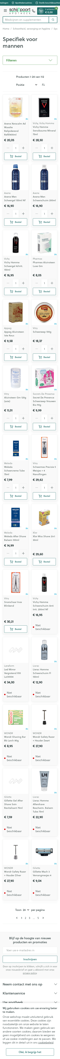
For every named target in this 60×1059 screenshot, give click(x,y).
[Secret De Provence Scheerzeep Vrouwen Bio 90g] (44, 378)
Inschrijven (30, 959)
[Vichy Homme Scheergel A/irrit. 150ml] (15, 243)
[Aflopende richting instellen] (43, 85)
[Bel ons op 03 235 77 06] (33, 11)
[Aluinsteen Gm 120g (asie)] (15, 378)
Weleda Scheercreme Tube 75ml (14, 470)
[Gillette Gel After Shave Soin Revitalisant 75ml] (15, 781)
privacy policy (30, 973)
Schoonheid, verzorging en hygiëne (31, 28)
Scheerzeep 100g (42, 331)
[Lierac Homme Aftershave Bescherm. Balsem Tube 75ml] (44, 781)
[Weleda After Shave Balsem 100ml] (15, 517)
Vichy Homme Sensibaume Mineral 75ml (44, 130)
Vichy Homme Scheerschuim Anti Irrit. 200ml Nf (43, 605)
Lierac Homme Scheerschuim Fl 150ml (42, 673)
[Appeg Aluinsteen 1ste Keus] (15, 312)
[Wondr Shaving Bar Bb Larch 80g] (15, 717)
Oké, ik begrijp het (30, 1052)
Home (6, 28)
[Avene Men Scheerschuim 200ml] (44, 177)
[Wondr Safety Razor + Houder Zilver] (15, 852)
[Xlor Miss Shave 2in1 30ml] (44, 517)
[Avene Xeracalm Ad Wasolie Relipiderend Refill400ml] (15, 107)
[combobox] (26, 19)
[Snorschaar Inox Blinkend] (15, 582)
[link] (17, 918)
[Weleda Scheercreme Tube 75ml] (15, 447)
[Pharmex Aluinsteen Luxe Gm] (44, 243)
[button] (30, 60)
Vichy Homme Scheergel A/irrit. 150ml (13, 266)
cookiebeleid (46, 1042)
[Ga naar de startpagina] (19, 11)
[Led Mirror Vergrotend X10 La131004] (15, 650)
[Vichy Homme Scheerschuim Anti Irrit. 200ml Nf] (44, 582)
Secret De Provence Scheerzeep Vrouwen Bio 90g (44, 401)
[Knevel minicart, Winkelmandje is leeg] (41, 11)
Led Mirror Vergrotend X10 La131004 (12, 673)
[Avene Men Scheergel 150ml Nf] (15, 177)
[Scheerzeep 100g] (44, 312)
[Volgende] (42, 918)
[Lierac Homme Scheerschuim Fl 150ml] (44, 650)
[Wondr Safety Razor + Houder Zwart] (44, 717)
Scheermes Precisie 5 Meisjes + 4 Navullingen (44, 470)
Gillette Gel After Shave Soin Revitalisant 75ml (13, 804)
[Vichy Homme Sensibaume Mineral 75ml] (44, 107)
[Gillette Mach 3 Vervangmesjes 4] (44, 852)
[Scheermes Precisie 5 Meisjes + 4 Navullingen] (44, 447)
